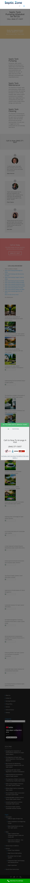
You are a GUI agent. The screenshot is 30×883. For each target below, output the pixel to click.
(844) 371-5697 (15, 446)
